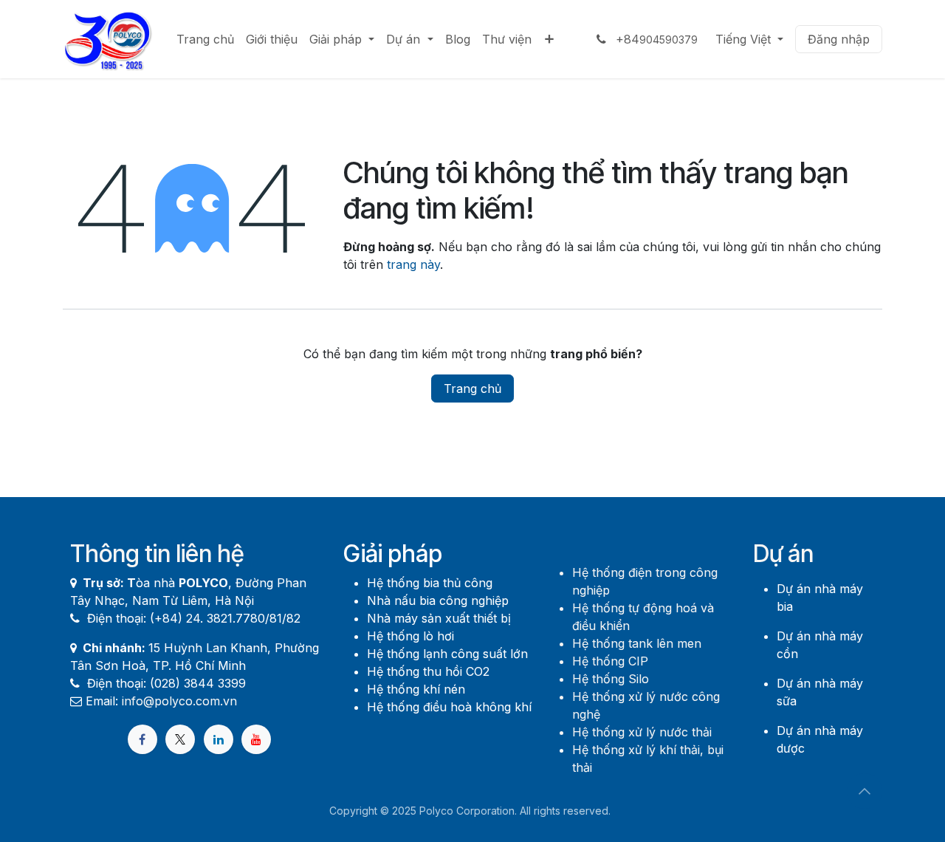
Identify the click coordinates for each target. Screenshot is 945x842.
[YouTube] (256, 739)
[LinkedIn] (218, 739)
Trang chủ (472, 388)
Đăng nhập (839, 39)
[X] (180, 739)
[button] (864, 791)
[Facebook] (142, 739)
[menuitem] (205, 39)
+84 (655, 39)
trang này (413, 264)
